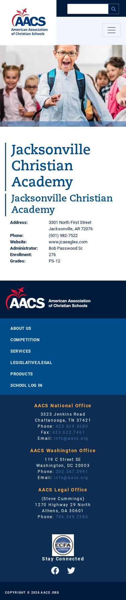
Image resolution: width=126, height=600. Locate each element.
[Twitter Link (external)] (71, 570)
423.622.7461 (68, 432)
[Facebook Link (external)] (55, 570)
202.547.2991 (72, 471)
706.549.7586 (72, 516)
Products (21, 373)
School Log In (26, 385)
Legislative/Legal (31, 362)
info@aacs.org (71, 438)
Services (20, 351)
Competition (25, 339)
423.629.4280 (72, 426)
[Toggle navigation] (111, 30)
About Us (20, 328)
